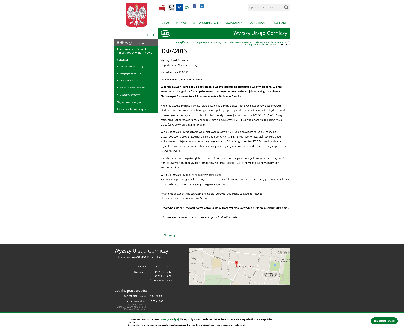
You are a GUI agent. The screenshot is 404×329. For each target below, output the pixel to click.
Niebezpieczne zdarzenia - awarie (260, 44)
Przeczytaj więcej (169, 319)
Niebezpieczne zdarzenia (239, 42)
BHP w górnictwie (201, 42)
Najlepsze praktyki (129, 102)
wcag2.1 (171, 7)
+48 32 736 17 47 (162, 271)
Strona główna (181, 42)
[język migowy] (179, 7)
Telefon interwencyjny (131, 109)
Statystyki (218, 42)
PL (147, 35)
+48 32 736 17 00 (162, 266)
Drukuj (171, 235)
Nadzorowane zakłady (131, 66)
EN (154, 35)
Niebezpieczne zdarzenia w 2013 (271, 42)
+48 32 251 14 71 (162, 276)
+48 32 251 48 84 (163, 280)
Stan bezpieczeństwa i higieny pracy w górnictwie (134, 50)
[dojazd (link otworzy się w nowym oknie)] (239, 266)
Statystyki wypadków (131, 73)
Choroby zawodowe (130, 94)
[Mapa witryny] (186, 7)
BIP (161, 7)
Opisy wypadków (129, 80)
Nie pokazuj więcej (384, 320)
